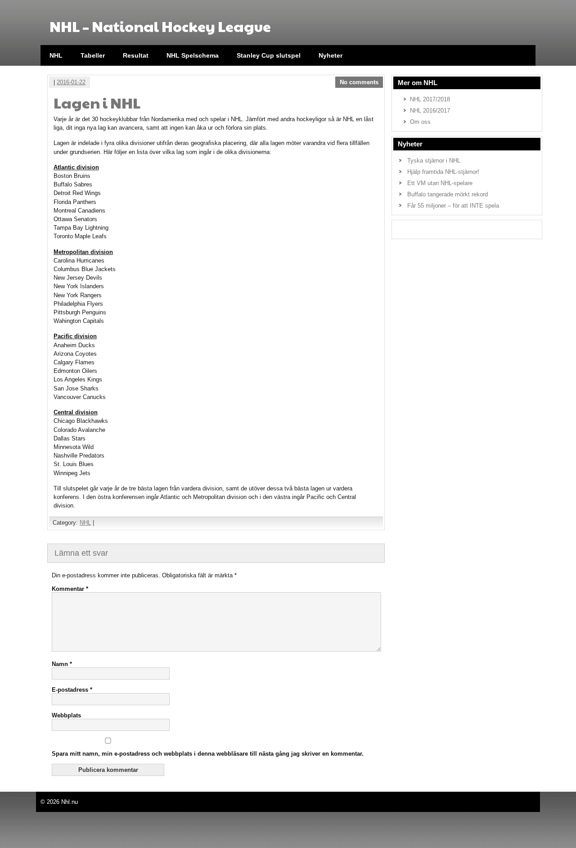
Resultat (135, 55)
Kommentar (70, 588)
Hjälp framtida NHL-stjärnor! (443, 171)
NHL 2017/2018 (430, 99)
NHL (56, 55)
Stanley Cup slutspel (269, 55)
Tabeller (93, 55)
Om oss (420, 121)
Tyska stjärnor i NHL (433, 160)
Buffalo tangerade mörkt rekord (447, 194)
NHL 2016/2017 (430, 110)
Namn (62, 664)
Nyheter (330, 55)
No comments (359, 82)
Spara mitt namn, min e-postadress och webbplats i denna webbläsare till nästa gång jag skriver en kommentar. (208, 753)
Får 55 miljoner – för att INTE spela (453, 205)
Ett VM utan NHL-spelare (439, 183)
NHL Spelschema (192, 55)
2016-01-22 (71, 82)
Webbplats (66, 715)
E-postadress (72, 689)
